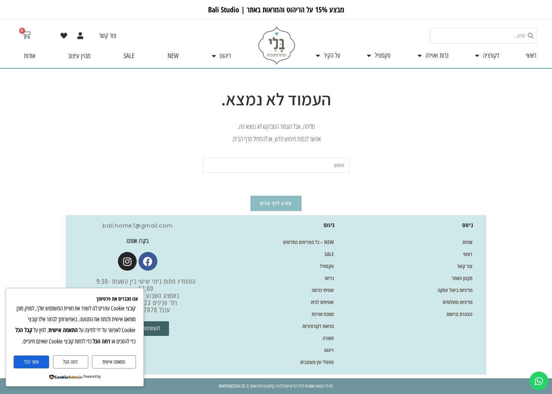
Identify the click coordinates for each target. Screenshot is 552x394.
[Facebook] (148, 261)
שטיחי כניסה (323, 290)
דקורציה (491, 55)
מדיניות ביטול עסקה (454, 290)
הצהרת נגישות (459, 314)
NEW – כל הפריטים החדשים (308, 242)
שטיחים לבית (322, 302)
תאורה (328, 338)
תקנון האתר (462, 278)
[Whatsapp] (538, 381)
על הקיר (332, 55)
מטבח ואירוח (323, 314)
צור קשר (107, 35)
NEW (173, 56)
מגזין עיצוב (79, 56)
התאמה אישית (114, 362)
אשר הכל (31, 362)
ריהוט (225, 56)
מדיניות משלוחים (457, 302)
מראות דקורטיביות (318, 326)
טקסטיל (383, 55)
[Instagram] (127, 261)
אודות (29, 56)
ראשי (531, 55)
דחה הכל (70, 362)
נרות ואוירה (436, 55)
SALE (129, 56)
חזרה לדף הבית (276, 203)
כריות (329, 278)
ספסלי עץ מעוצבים (317, 362)
